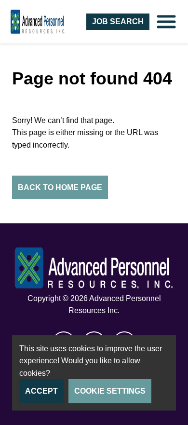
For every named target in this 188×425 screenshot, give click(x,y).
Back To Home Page (60, 187)
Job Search (118, 21)
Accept (41, 391)
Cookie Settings (110, 391)
